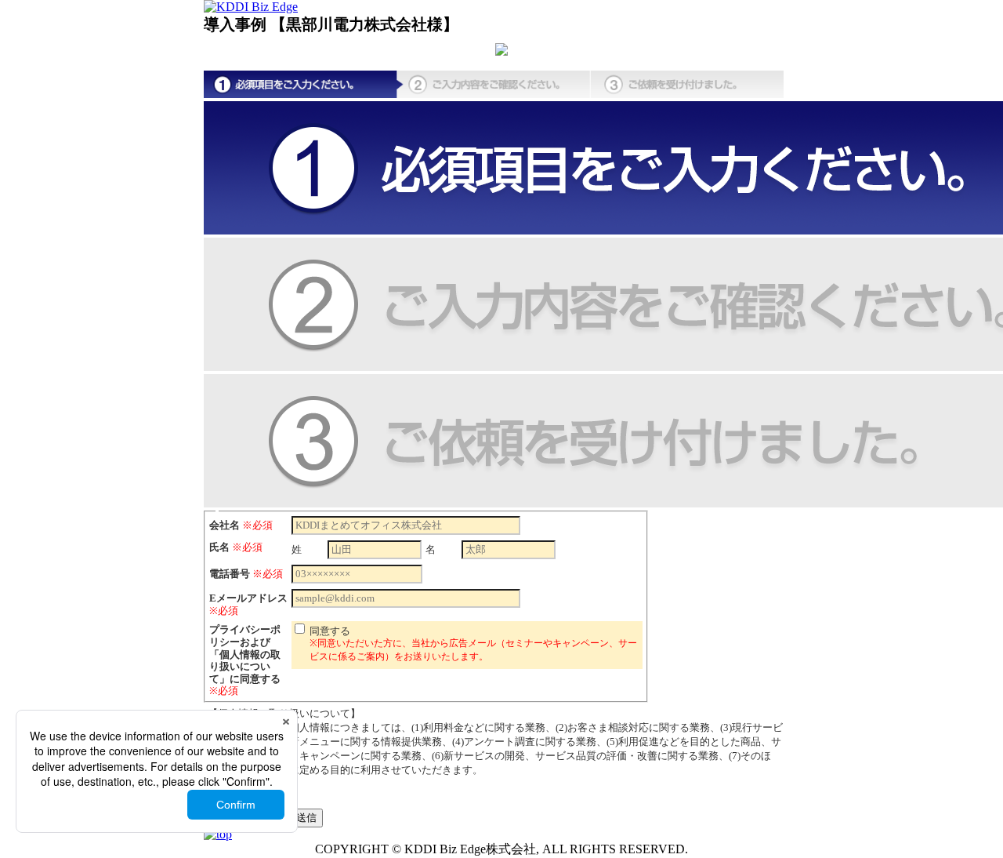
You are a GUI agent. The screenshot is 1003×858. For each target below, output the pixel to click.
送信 (306, 817)
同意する (473, 643)
